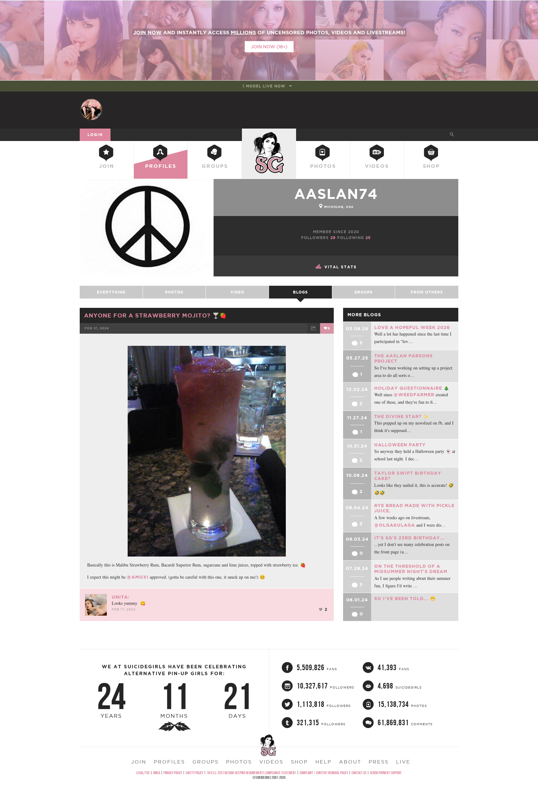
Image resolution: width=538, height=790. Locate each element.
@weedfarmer (414, 394)
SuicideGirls (269, 134)
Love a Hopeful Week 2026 (412, 327)
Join (106, 166)
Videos (377, 166)
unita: (121, 597)
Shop (431, 166)
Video (237, 292)
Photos (323, 166)
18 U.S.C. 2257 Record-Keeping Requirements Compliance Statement (251, 772)
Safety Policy (194, 772)
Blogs (300, 292)
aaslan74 (336, 194)
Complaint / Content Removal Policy (324, 772)
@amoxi (138, 577)
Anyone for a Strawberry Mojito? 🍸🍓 (155, 315)
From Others (427, 292)
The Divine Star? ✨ (401, 416)
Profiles (160, 166)
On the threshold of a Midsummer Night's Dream (410, 569)
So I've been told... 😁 (405, 598)
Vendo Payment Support (386, 772)
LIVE (403, 761)
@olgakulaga (394, 525)
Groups (215, 166)
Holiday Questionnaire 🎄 (411, 388)
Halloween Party (400, 444)
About (350, 761)
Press (379, 761)
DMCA (156, 772)
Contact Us (359, 772)
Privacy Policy (172, 772)
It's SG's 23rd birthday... (409, 537)
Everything (111, 292)
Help (323, 761)
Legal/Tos (143, 772)
